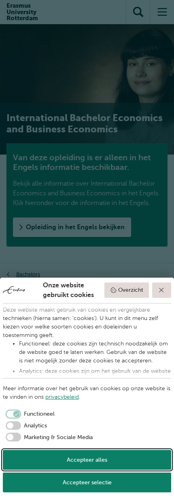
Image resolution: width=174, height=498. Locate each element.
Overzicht (130, 290)
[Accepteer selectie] (162, 290)
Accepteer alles (87, 460)
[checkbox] (29, 414)
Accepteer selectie (87, 482)
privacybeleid (62, 397)
